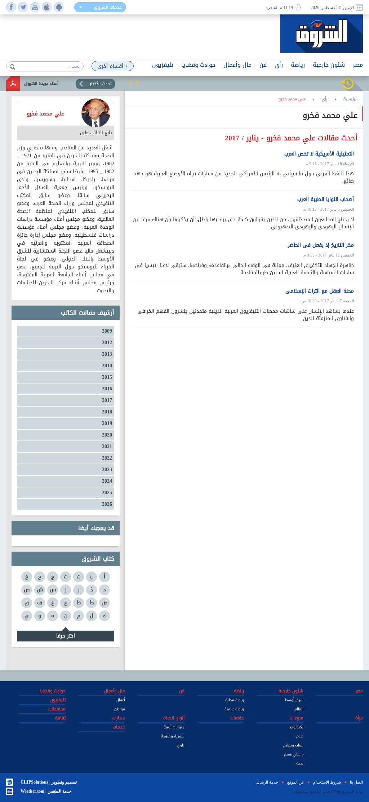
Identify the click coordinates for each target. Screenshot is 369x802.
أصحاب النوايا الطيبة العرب (325, 199)
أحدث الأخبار (100, 84)
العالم (298, 709)
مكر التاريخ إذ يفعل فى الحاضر (321, 245)
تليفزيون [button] (162, 64)
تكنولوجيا (296, 727)
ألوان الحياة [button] (173, 718)
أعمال (120, 700)
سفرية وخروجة (172, 736)
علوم (299, 736)
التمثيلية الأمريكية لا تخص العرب (319, 154)
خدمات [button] (119, 727)
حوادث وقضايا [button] (198, 64)
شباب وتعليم (293, 745)
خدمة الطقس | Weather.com (46, 791)
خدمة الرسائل (266, 782)
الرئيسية (350, 99)
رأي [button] (279, 64)
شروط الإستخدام (327, 782)
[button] (130, 83)
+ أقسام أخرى (112, 66)
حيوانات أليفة (174, 727)
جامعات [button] (237, 718)
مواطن (119, 709)
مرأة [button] (359, 718)
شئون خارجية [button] (329, 64)
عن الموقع (295, 782)
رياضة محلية (234, 700)
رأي (325, 99)
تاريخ (180, 745)
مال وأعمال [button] (237, 64)
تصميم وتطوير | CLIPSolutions (49, 782)
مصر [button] (358, 64)
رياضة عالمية (234, 709)
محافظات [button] (57, 709)
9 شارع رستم (293, 754)
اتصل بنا (356, 782)
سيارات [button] (118, 718)
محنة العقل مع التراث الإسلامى (319, 291)
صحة (299, 763)
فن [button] (263, 64)
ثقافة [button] (60, 718)
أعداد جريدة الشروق (41, 83)
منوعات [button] (296, 718)
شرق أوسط (294, 700)
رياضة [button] (298, 64)
